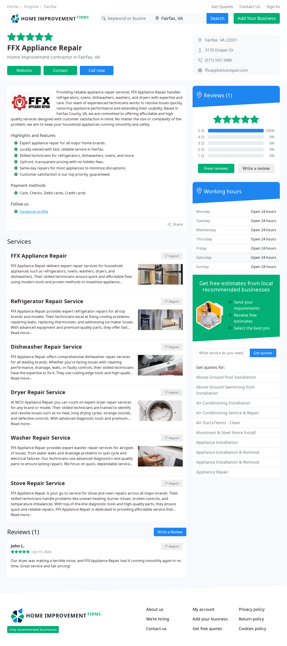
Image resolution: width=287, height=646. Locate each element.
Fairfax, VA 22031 (221, 40)
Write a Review (170, 531)
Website (24, 70)
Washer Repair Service (40, 437)
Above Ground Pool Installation (226, 377)
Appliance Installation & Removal (227, 452)
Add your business (210, 619)
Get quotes (263, 352)
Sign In (273, 6)
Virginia (31, 6)
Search (217, 18)
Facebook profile (34, 211)
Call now (97, 70)
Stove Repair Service (38, 483)
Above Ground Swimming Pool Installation (225, 390)
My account (204, 609)
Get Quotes (222, 6)
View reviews (216, 168)
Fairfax (50, 6)
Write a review (256, 168)
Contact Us (249, 6)
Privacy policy (252, 609)
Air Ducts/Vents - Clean (218, 422)
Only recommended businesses (33, 629)
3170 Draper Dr (219, 50)
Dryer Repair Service (38, 392)
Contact (60, 70)
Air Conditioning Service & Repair (227, 412)
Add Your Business (256, 18)
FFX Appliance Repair (44, 47)
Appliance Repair (212, 472)
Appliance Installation (217, 442)
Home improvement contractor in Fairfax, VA (53, 57)
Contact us (156, 628)
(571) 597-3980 (218, 60)
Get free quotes (207, 628)
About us (154, 609)
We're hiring (157, 619)
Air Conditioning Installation (223, 403)
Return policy (251, 619)
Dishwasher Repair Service (46, 347)
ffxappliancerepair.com (226, 70)
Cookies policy (252, 628)
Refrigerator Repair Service (47, 301)
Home (13, 6)
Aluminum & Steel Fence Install (226, 432)
